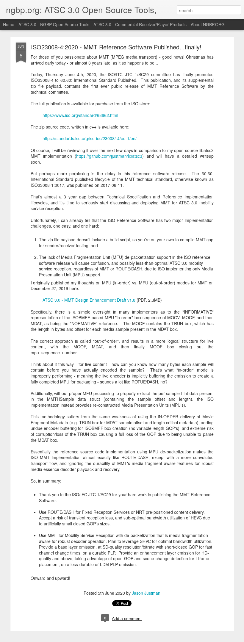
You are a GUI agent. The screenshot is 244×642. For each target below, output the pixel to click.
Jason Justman (146, 593)
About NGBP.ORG (208, 24)
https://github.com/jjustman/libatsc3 (109, 156)
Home (8, 24)
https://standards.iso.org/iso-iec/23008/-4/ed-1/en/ (90, 138)
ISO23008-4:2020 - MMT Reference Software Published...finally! (116, 47)
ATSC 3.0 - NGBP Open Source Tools (53, 24)
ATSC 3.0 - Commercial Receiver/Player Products (140, 24)
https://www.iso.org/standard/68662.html (80, 115)
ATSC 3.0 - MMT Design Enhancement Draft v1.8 (89, 300)
